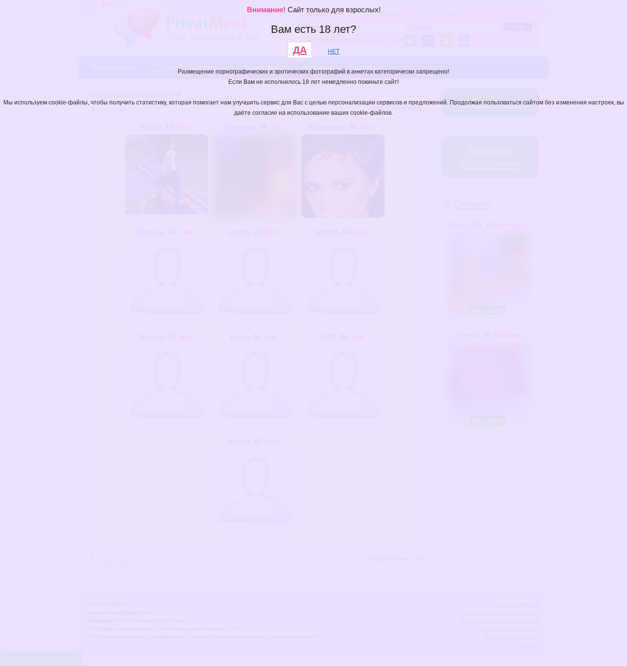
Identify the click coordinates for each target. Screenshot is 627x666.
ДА (300, 50)
